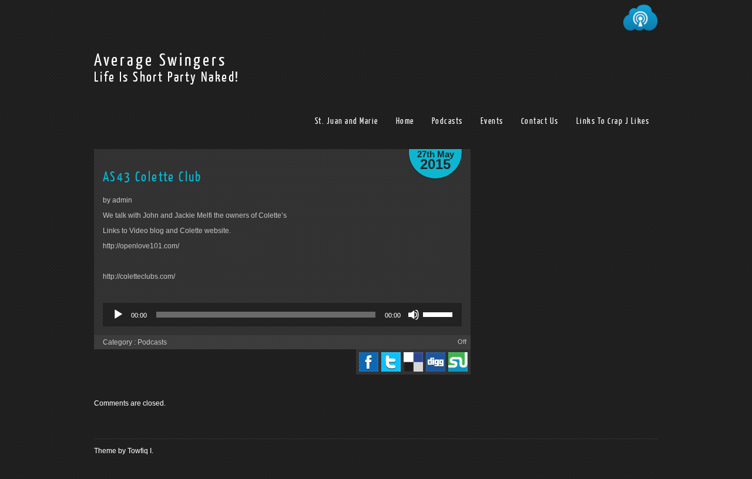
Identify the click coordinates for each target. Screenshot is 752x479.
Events (492, 121)
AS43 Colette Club (152, 177)
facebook (368, 362)
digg (435, 362)
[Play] (118, 315)
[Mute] (413, 315)
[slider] (439, 313)
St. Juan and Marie (346, 121)
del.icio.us (413, 362)
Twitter (391, 362)
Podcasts (447, 121)
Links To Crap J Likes (613, 121)
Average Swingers (160, 60)
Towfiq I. (140, 451)
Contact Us (540, 121)
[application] (282, 314)
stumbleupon (458, 362)
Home (405, 121)
